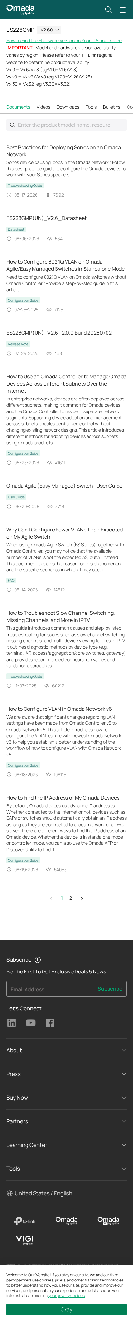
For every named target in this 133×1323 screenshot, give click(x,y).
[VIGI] (24, 1240)
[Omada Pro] (108, 1221)
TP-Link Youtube (31, 1023)
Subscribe (110, 988)
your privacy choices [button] (66, 1295)
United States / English (43, 1193)
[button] (108, 9)
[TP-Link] (24, 1221)
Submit (12, 125)
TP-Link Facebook (50, 1023)
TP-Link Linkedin (11, 1023)
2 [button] (70, 898)
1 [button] (62, 898)
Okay (66, 1309)
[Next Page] (82, 898)
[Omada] (66, 1221)
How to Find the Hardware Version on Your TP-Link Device (64, 40)
